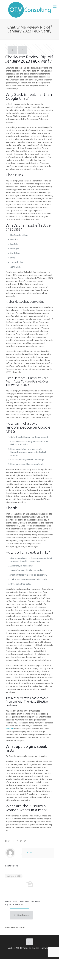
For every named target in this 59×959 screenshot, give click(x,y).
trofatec (29, 852)
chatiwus (10, 729)
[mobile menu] (54, 6)
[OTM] (29, 9)
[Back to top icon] (29, 941)
